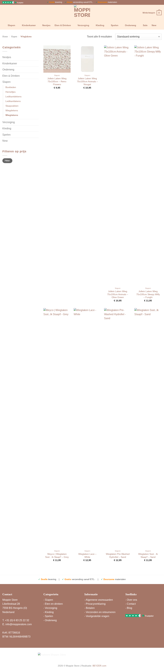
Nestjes (46, 25)
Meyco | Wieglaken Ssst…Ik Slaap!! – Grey (57, 555)
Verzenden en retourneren (100, 612)
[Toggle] (37, 57)
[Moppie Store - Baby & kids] (82, 13)
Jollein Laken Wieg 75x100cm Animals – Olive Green (117, 294)
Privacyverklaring (96, 603)
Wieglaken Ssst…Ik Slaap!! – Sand (148, 555)
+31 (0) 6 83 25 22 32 (17, 620)
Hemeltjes (10, 92)
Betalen (90, 608)
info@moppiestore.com (18, 624)
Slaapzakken (11, 106)
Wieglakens (11, 115)
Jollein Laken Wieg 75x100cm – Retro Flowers (56, 81)
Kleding (100, 25)
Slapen (11, 25)
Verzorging (83, 25)
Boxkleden (10, 87)
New (154, 25)
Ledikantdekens (13, 96)
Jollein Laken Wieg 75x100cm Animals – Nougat (87, 81)
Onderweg (130, 25)
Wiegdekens (11, 110)
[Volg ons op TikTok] (160, 2)
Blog (129, 608)
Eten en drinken (54, 603)
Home (5, 36)
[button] (152, 12)
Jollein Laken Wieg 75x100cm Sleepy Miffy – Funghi (148, 294)
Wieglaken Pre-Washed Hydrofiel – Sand (118, 555)
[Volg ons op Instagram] (157, 2)
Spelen (114, 25)
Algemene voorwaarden (99, 599)
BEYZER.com (99, 665)
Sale (145, 25)
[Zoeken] (3, 13)
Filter (7, 161)
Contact (131, 603)
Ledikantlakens (13, 101)
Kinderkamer (29, 25)
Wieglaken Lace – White (87, 555)
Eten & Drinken (63, 25)
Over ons (132, 599)
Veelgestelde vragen (97, 616)
